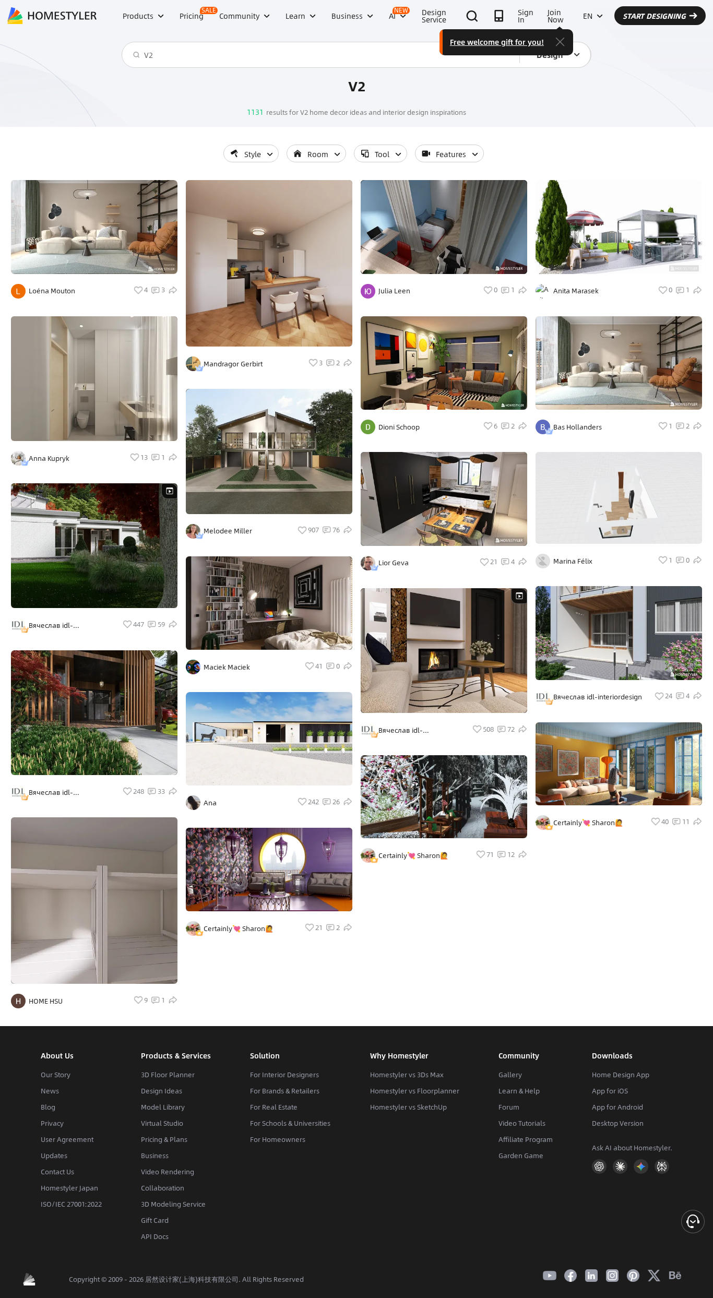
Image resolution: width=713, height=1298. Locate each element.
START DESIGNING (654, 15)
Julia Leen (394, 290)
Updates (54, 1155)
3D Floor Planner (168, 1074)
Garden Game (520, 1155)
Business (155, 1155)
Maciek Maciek (227, 667)
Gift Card (155, 1220)
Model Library (163, 1107)
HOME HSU (46, 1001)
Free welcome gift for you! (497, 42)
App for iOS (610, 1091)
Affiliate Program (525, 1139)
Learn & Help (519, 1091)
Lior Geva (393, 562)
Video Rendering (167, 1171)
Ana (210, 802)
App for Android (617, 1107)
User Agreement (67, 1139)
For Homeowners (277, 1139)
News (50, 1091)
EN (587, 15)
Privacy (52, 1123)
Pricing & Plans (164, 1139)
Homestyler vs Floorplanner (414, 1091)
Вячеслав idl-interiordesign (51, 625)
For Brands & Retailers (284, 1091)
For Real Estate (274, 1107)
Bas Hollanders (577, 427)
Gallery (510, 1074)
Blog (48, 1107)
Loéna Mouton (52, 290)
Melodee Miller (228, 531)
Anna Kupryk (49, 458)
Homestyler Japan (69, 1188)
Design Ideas (161, 1091)
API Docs (155, 1236)
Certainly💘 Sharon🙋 (239, 928)
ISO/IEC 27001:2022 (71, 1204)
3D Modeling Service (173, 1204)
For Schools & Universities (290, 1123)
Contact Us (57, 1171)
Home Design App (620, 1074)
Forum (508, 1107)
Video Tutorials (521, 1123)
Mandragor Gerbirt (233, 364)
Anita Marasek (576, 290)
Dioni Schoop (399, 427)
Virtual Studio (162, 1123)
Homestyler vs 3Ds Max (407, 1074)
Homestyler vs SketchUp (408, 1107)
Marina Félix (572, 561)
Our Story (55, 1074)
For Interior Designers (284, 1074)
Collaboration (162, 1188)
